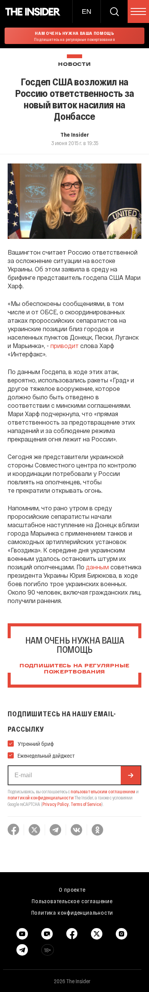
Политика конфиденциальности (72, 912)
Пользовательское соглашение (72, 900)
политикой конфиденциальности (41, 797)
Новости (74, 64)
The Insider (74, 134)
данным (97, 566)
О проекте (72, 889)
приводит (64, 345)
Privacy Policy (55, 804)
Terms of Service (86, 804)
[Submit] (131, 775)
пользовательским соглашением (103, 791)
